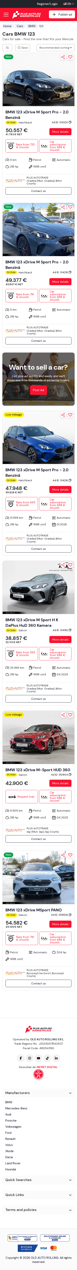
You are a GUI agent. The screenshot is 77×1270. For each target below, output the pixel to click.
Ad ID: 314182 (61, 630)
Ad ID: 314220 (60, 122)
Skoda (9, 1151)
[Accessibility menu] (38, 1074)
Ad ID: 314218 (61, 272)
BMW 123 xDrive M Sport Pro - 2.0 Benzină (37, 114)
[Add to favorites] (70, 57)
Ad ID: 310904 (60, 774)
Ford (8, 1133)
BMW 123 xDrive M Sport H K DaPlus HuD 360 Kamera (32, 622)
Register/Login (47, 4)
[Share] (63, 57)
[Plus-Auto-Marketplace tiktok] (47, 1058)
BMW (32, 26)
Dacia (9, 1157)
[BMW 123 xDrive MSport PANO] (38, 877)
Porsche (11, 1121)
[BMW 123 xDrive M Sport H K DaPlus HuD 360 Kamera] (38, 587)
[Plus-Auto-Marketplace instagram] (30, 1058)
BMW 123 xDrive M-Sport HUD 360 (38, 769)
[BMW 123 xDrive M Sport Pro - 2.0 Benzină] (38, 79)
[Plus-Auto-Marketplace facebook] (21, 1058)
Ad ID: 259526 (60, 914)
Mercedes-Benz (16, 1108)
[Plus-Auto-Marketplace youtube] (38, 1058)
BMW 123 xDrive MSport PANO (34, 910)
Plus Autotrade (37, 177)
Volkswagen (13, 1127)
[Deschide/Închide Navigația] (6, 14)
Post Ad (38, 390)
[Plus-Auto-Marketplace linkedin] (56, 1058)
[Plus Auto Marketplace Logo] (27, 15)
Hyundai (10, 1169)
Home (7, 26)
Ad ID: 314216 (61, 480)
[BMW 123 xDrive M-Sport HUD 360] (38, 737)
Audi (8, 1114)
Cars (20, 26)
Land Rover (13, 1163)
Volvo (9, 1145)
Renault (10, 1139)
